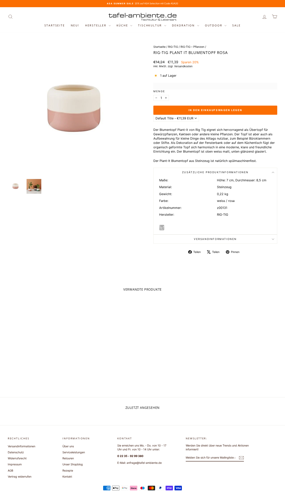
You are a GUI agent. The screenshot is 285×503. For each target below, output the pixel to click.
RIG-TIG (173, 46)
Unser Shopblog (72, 464)
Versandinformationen (215, 239)
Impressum (15, 464)
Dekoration (184, 25)
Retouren (68, 458)
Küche (123, 25)
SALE (236, 25)
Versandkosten (183, 66)
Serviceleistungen (73, 452)
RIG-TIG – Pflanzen (192, 46)
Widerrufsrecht (17, 458)
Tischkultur (150, 25)
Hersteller (96, 25)
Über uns (68, 446)
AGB (10, 470)
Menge (159, 91)
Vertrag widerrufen (19, 476)
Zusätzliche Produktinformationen (215, 172)
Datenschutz (16, 452)
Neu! (75, 25)
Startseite (54, 25)
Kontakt (67, 476)
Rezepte (67, 470)
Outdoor (214, 25)
